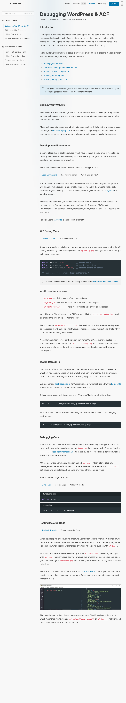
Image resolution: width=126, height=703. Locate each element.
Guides (92, 3)
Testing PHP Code (49, 530)
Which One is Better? (89, 175)
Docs (67, 3)
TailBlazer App (61, 384)
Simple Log (46, 485)
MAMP (57, 220)
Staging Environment (69, 175)
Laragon (107, 190)
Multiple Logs (60, 485)
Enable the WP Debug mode (56, 71)
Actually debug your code (55, 79)
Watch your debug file (54, 75)
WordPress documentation (104, 281)
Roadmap (102, 3)
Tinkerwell (88, 571)
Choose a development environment (60, 67)
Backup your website (53, 63)
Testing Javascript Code (70, 530)
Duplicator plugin (60, 130)
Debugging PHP (48, 238)
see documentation (62, 451)
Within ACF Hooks (77, 485)
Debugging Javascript (68, 238)
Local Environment (49, 175)
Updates (79, 3)
